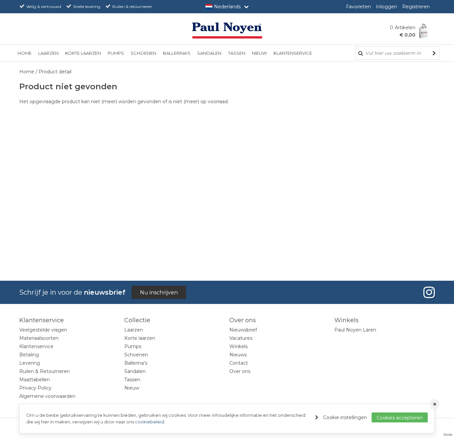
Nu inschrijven (159, 292)
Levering (29, 363)
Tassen (236, 53)
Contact (238, 363)
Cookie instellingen (345, 417)
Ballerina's (176, 53)
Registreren (416, 7)
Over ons (239, 371)
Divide (448, 434)
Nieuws (238, 355)
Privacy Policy (35, 388)
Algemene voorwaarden (47, 396)
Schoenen (143, 53)
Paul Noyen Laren (355, 330)
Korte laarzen (83, 53)
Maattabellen (34, 380)
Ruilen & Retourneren (44, 371)
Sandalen (209, 53)
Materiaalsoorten (38, 338)
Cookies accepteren (400, 418)
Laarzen (48, 53)
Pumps (116, 53)
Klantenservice (293, 53)
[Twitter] (428, 292)
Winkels (238, 346)
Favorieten (358, 7)
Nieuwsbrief (243, 330)
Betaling (29, 355)
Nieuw (259, 53)
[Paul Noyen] (227, 30)
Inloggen (386, 7)
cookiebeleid (149, 421)
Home (25, 53)
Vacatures (240, 338)
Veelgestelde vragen (43, 330)
